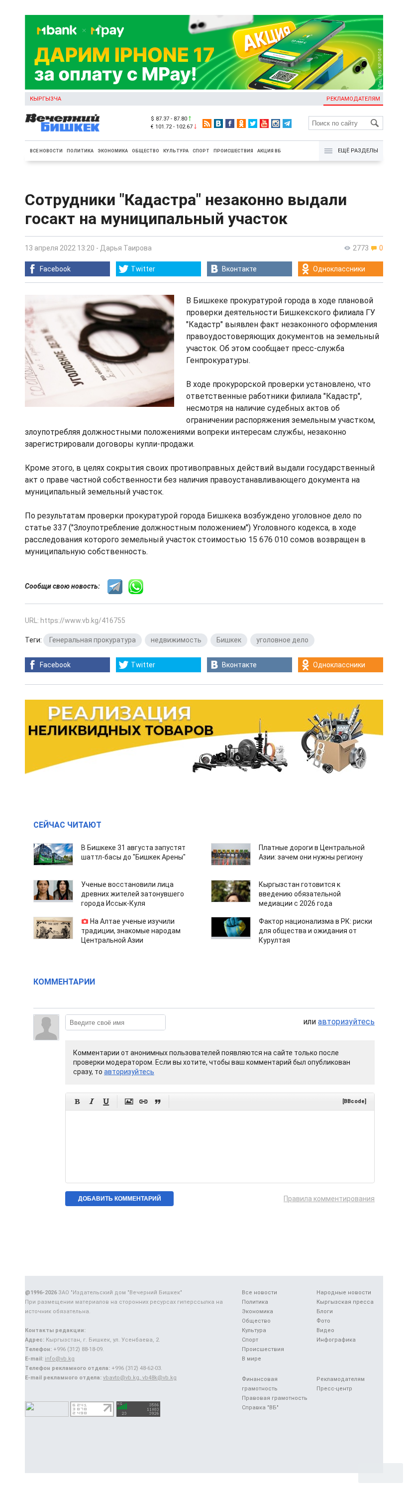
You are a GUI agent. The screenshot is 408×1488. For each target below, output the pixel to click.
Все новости (46, 150)
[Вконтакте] (218, 123)
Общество (145, 150)
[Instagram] (275, 123)
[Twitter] (252, 123)
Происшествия (233, 150)
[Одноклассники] (241, 123)
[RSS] (207, 123)
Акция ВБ (269, 150)
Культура (176, 150)
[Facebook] (229, 123)
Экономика (113, 150)
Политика (80, 150)
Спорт (201, 150)
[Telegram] (287, 123)
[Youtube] (264, 123)
